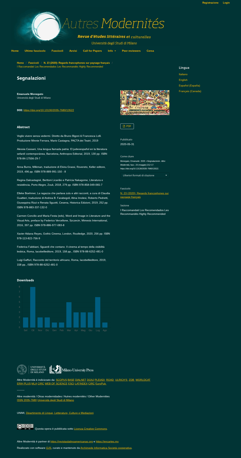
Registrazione (210, 2)
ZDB (132, 379)
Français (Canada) (190, 91)
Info (111, 50)
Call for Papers (92, 50)
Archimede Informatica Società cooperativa (106, 447)
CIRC (41, 383)
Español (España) (189, 85)
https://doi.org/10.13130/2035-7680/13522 (49, 110)
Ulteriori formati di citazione (138, 175)
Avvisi (73, 50)
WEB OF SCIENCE (56, 383)
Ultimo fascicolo (35, 50)
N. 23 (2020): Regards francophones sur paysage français (77, 62)
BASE (71, 379)
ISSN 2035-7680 (27, 400)
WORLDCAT (143, 379)
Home (15, 50)
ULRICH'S (121, 379)
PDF (128, 126)
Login (226, 2)
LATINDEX (81, 383)
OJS (48, 447)
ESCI (71, 383)
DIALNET (80, 379)
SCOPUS (61, 379)
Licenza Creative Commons (90, 428)
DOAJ (90, 379)
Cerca (150, 50)
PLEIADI (100, 379)
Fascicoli (57, 50)
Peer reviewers (131, 50)
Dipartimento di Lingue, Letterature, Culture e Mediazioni (60, 412)
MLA (34, 383)
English (183, 79)
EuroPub (101, 383)
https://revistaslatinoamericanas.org (71, 441)
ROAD (110, 379)
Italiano (183, 74)
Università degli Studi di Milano (55, 400)
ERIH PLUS (24, 383)
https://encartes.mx (107, 441)
